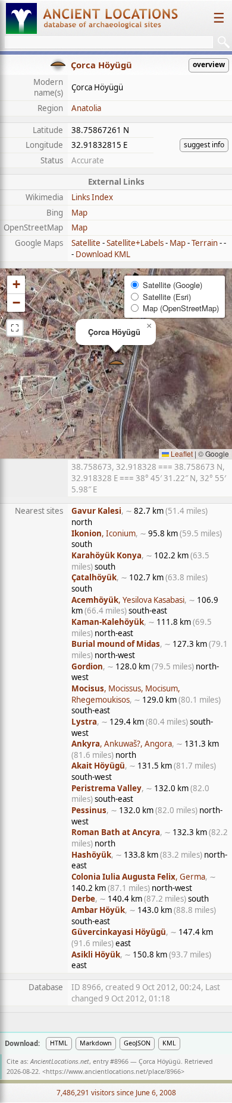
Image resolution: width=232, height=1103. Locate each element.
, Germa (138, 876)
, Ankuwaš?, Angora (121, 743)
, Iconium (103, 533)
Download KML (103, 254)
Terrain (205, 243)
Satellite (86, 243)
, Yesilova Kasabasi (127, 600)
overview (209, 64)
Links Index (92, 197)
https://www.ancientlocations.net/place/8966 (113, 1071)
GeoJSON (137, 1043)
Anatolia (86, 108)
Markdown (96, 1043)
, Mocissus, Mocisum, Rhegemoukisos (125, 694)
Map (79, 212)
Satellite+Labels (135, 243)
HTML (59, 1043)
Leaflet (181, 453)
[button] (116, 364)
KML (169, 1043)
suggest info (204, 145)
